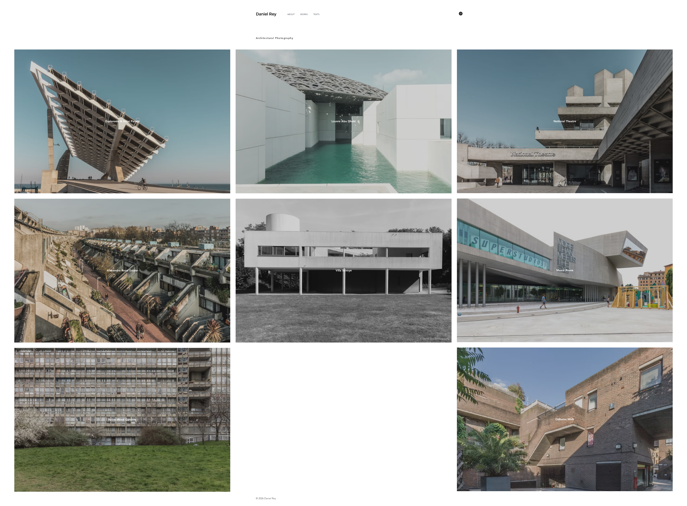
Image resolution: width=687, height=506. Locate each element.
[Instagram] (460, 13)
